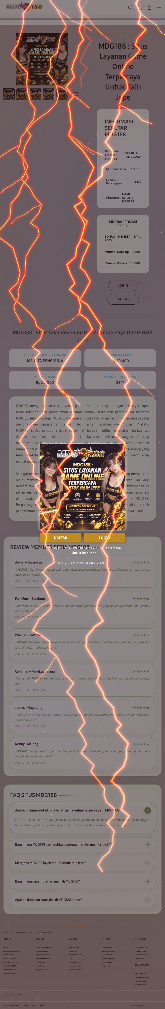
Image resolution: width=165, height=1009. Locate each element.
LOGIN (104, 537)
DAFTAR (60, 537)
